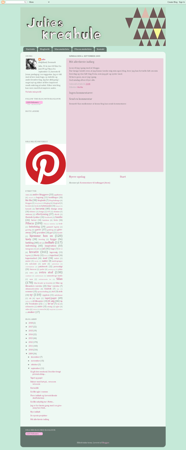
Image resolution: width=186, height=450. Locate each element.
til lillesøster (38, 301)
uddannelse (29, 307)
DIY (48, 212)
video (27, 309)
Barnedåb (34, 388)
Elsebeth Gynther (32, 217)
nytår (44, 264)
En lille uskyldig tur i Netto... (42, 402)
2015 (31, 331)
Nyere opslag (77, 176)
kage (53, 249)
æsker (60, 309)
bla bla (80, 87)
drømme (56, 212)
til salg (51, 301)
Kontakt (100, 49)
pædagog (51, 269)
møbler (45, 261)
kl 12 (60, 249)
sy (31, 294)
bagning (39, 197)
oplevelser (55, 264)
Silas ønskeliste (61, 49)
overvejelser (29, 266)
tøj (58, 304)
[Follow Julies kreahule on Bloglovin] (34, 104)
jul (43, 249)
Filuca (29, 223)
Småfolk (47, 289)
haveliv (59, 233)
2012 (31, 342)
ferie (56, 220)
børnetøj (40, 209)
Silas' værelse (53, 286)
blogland (38, 203)
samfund (28, 276)
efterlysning (42, 214)
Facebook (48, 217)
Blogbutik (45, 49)
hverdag (42, 239)
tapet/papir (51, 298)
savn (31, 279)
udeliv (39, 307)
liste (45, 255)
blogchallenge (54, 200)
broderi (28, 206)
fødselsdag (34, 227)
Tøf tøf (50, 304)
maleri (56, 258)
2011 (31, 346)
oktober (34, 365)
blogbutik (42, 200)
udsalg (49, 307)
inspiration (50, 246)
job (37, 249)
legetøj (28, 255)
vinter (35, 309)
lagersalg (54, 252)
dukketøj (28, 214)
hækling (29, 243)
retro (31, 273)
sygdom (45, 295)
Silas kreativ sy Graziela (43, 283)
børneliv (28, 209)
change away (56, 209)
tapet (38, 298)
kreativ (34, 252)
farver (34, 220)
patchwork (43, 267)
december (35, 357)
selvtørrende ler (45, 279)
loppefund (54, 255)
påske (60, 269)
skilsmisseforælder (32, 289)
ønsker (31, 312)
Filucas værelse (49, 224)
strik (60, 292)
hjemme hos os (41, 236)
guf (51, 233)
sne (58, 289)
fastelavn (45, 220)
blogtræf (56, 203)
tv (43, 304)
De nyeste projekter (38, 416)
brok (36, 206)
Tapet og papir (36, 378)
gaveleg (28, 230)
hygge (53, 239)
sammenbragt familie (54, 276)
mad (45, 258)
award (30, 197)
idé (40, 243)
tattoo (27, 301)
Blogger (105, 443)
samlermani (39, 276)
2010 (31, 350)
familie (58, 217)
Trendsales (33, 304)
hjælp (28, 239)
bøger (58, 206)
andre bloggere (40, 194)
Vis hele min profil (33, 92)
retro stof (46, 272)
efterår (56, 214)
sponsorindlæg (43, 292)
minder (28, 261)
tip (61, 301)
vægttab (52, 309)
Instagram (29, 249)
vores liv (43, 309)
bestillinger (53, 197)
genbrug (50, 230)
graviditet (41, 233)
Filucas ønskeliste (83, 49)
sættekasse (58, 295)
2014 (31, 335)
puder (42, 269)
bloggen (28, 203)
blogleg (47, 203)
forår (60, 224)
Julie (43, 59)
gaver (38, 229)
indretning (30, 246)
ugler (58, 307)
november (35, 361)
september (36, 368)
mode (36, 261)
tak (30, 298)
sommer (29, 292)
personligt (58, 267)
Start (123, 176)
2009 (31, 354)
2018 (31, 323)
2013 (31, 338)
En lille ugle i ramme (39, 392)
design (41, 212)
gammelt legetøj (52, 227)
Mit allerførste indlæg (39, 419)
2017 (31, 327)
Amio (27, 195)
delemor (32, 212)
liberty (37, 255)
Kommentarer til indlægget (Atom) (95, 183)
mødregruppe (57, 261)
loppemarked (31, 258)
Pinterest (33, 269)
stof (53, 292)
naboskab (33, 264)
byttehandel (46, 206)
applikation (58, 195)
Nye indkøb (35, 412)
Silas (59, 279)
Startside (30, 49)
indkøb (49, 242)
